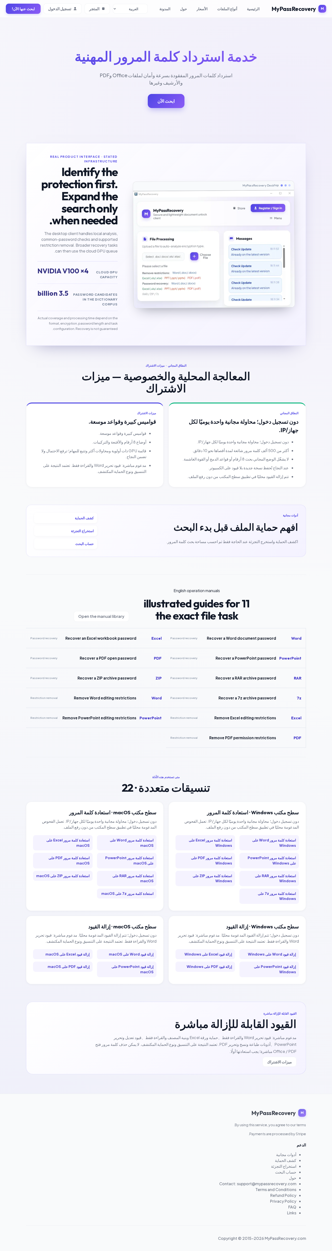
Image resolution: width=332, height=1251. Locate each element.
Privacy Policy (283, 1201)
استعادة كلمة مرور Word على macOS (132, 843)
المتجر (94, 8)
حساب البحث (84, 543)
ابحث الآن (166, 101)
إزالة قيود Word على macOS (131, 954)
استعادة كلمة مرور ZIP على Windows (212, 878)
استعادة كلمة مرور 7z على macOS (127, 893)
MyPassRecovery (293, 8)
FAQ (292, 1206)
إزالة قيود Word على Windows (272, 954)
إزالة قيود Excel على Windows (208, 954)
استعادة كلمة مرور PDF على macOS (69, 860)
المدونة (164, 8)
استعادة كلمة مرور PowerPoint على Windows (272, 860)
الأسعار (202, 8)
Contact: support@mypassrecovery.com (257, 1183)
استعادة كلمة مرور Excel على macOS (68, 843)
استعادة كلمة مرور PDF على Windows (211, 860)
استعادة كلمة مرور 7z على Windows (277, 896)
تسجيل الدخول (59, 8)
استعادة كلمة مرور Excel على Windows (210, 843)
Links (291, 1212)
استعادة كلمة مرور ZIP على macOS (63, 875)
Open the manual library (101, 616)
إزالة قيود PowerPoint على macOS (133, 969)
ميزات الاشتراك (279, 1061)
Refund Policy (283, 1195)
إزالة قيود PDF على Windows (209, 966)
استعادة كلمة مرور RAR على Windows (275, 878)
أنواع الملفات (227, 8)
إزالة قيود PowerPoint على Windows (275, 969)
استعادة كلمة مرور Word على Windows (274, 843)
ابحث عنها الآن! (23, 8)
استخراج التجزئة (82, 531)
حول (183, 8)
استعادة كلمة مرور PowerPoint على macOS (129, 860)
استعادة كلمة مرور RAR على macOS (133, 878)
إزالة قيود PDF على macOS (69, 966)
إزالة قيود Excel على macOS (67, 954)
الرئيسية (253, 8)
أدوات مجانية (286, 1154)
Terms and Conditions (275, 1189)
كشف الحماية (84, 518)
